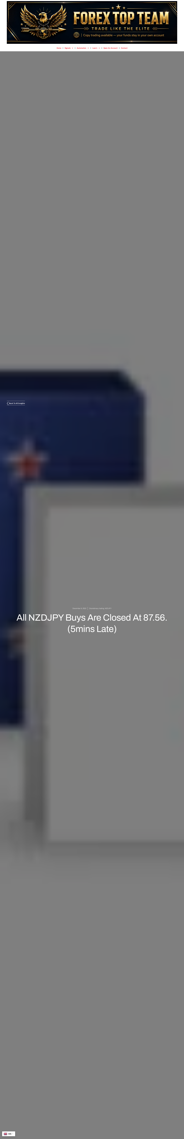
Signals (68, 48)
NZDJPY (108, 608)
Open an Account (111, 48)
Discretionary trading (96, 608)
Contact (124, 48)
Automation (81, 48)
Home (59, 48)
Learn (94, 48)
